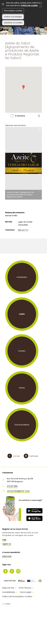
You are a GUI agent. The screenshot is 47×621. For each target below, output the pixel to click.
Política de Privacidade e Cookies (17, 596)
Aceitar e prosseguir (13, 16)
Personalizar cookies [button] (13, 10)
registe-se (6, 544)
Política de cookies (29, 5)
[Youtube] (12, 571)
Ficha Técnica (25, 588)
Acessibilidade (8, 592)
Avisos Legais (25, 592)
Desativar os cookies (13, 22)
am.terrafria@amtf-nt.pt (18, 491)
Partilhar (33, 456)
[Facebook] (5, 571)
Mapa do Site (8, 588)
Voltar (16, 456)
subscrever (7, 556)
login (4, 539)
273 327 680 (12, 486)
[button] (23, 87)
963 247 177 (23, 230)
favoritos (23, 116)
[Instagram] (18, 571)
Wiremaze (6, 604)
